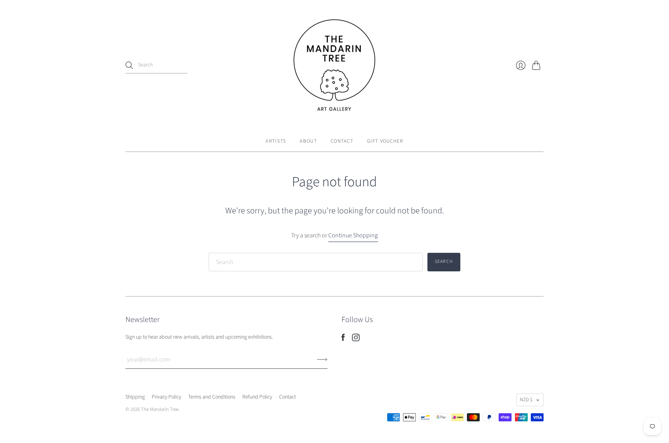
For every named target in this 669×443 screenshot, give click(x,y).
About (308, 141)
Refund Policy (257, 397)
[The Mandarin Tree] (334, 65)
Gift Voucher (385, 141)
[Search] (129, 65)
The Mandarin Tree (159, 409)
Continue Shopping (353, 235)
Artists (276, 141)
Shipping (135, 397)
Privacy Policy (166, 397)
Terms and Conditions (211, 397)
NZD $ (526, 399)
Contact (342, 141)
